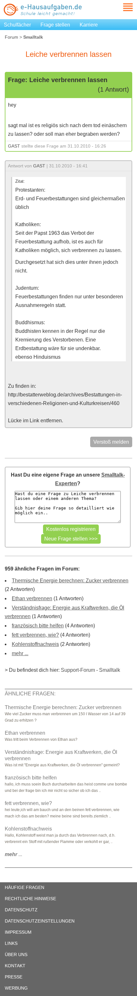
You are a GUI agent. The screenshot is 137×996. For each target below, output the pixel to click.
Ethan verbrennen (32, 598)
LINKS (11, 943)
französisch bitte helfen (38, 625)
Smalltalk (109, 670)
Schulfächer (17, 24)
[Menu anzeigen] (120, 7)
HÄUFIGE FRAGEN (24, 887)
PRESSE (13, 976)
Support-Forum (78, 670)
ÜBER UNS (16, 954)
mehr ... (20, 653)
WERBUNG (16, 988)
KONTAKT (15, 965)
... (13, 854)
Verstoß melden (111, 442)
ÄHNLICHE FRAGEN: (30, 693)
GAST (14, 146)
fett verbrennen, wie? (35, 635)
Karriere (89, 24)
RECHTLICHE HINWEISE (30, 898)
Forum (11, 37)
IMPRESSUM (18, 932)
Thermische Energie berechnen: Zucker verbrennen (70, 580)
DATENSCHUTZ (21, 909)
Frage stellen (55, 24)
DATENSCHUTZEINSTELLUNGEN (40, 920)
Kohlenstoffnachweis (35, 644)
